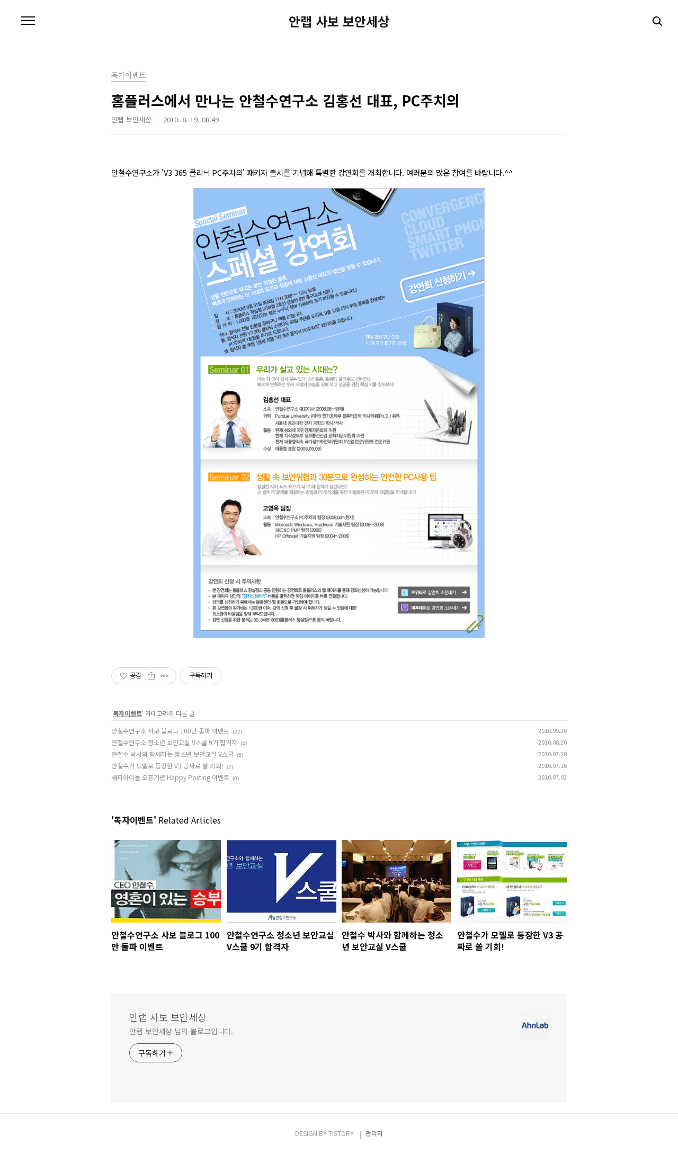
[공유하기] (151, 676)
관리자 (374, 1133)
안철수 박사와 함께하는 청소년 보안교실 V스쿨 (172, 753)
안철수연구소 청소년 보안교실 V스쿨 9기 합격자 (174, 742)
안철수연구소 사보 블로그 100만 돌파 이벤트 (170, 730)
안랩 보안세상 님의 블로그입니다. (181, 1031)
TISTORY (341, 1133)
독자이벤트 (127, 713)
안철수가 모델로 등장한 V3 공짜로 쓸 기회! (167, 765)
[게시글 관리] (164, 676)
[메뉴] (28, 21)
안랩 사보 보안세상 (339, 21)
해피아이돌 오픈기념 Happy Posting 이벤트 (170, 777)
